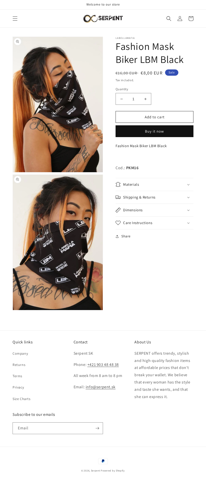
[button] (15, 18)
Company (20, 353)
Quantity (122, 89)
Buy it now (154, 131)
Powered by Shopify (113, 470)
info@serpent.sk (101, 387)
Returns (19, 364)
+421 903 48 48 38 (103, 364)
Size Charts (22, 399)
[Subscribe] (97, 428)
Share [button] (126, 236)
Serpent (95, 470)
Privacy (18, 387)
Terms (17, 376)
